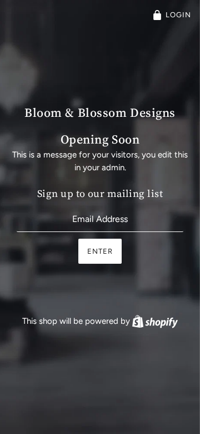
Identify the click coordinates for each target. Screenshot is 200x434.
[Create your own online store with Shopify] (155, 321)
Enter (100, 251)
